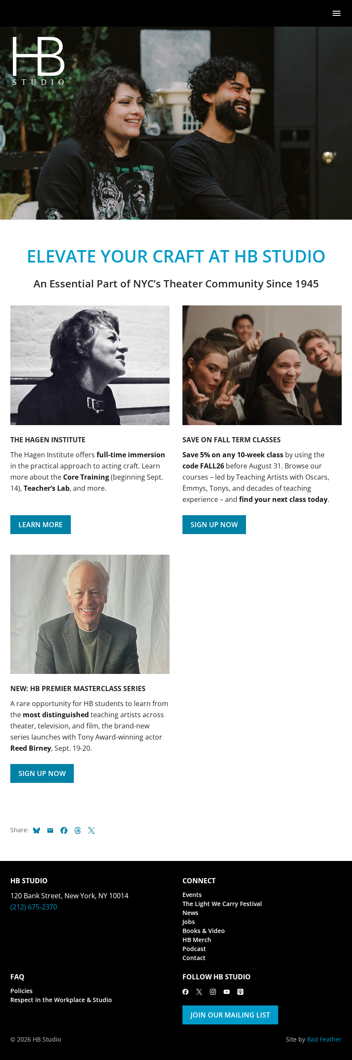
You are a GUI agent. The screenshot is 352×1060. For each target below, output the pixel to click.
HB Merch (196, 940)
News (190, 913)
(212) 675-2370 (33, 907)
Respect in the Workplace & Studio (61, 1000)
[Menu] (336, 12)
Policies (21, 991)
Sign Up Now (214, 524)
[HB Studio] (18, 13)
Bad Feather (324, 1039)
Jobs (188, 922)
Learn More (40, 524)
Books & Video (203, 931)
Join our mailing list (230, 1015)
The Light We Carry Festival (222, 904)
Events (192, 895)
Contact (194, 958)
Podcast (194, 949)
